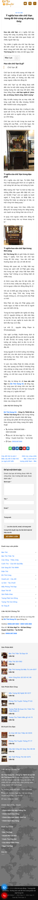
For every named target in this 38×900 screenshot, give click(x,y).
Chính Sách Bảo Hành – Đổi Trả (14, 817)
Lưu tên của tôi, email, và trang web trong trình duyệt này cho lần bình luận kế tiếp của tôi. (18, 529)
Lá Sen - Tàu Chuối (8, 583)
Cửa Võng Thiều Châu (10, 843)
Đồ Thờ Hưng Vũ (10, 619)
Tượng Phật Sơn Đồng (9, 598)
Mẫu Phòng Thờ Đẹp (9, 587)
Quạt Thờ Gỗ (6, 590)
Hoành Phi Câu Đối (9, 836)
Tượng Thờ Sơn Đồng (9, 602)
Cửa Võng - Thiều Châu (10, 560)
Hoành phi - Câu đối (8, 579)
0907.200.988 (26, 624)
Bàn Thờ (4, 552)
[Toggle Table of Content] (15, 58)
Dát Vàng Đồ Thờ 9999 (10, 568)
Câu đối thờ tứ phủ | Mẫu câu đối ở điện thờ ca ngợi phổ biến (10, 458)
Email (6, 508)
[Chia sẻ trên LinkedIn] (27, 448)
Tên (6, 499)
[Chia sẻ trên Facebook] (13, 448)
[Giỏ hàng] (25, 3)
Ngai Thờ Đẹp (7, 846)
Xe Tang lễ (5, 606)
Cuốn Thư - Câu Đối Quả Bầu (12, 564)
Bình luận (7, 482)
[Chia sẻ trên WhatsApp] (10, 448)
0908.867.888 (17, 441)
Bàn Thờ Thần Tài (7, 556)
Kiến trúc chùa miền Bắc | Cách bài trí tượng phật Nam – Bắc (28, 458)
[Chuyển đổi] (36, 552)
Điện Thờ (4, 571)
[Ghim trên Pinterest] (24, 448)
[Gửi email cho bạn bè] (20, 448)
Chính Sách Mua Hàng (10, 821)
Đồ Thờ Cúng (6, 575)
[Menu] (34, 3)
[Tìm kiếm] (30, 3)
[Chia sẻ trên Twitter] (17, 448)
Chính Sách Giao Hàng (10, 814)
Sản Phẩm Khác (7, 594)
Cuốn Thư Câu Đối (9, 839)
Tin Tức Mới (19, 12)
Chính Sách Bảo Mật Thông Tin (14, 810)
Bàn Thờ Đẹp (7, 832)
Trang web (7, 517)
